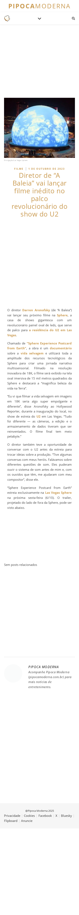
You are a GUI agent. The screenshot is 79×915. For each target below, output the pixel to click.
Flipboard (10, 821)
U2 (38, 416)
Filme (18, 168)
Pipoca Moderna (43, 667)
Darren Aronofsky (36, 310)
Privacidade (12, 816)
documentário (61, 348)
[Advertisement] (39, 262)
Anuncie (26, 821)
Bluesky (66, 816)
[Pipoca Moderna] (7, 18)
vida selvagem (32, 353)
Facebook (45, 816)
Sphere (62, 315)
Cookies (29, 816)
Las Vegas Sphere (58, 492)
